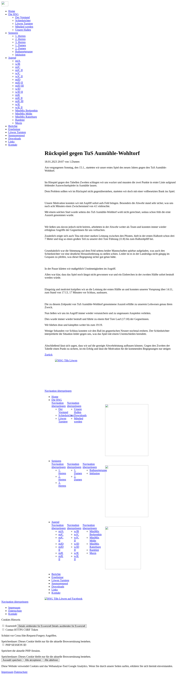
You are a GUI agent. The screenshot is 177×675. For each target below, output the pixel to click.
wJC (17, 73)
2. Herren (20, 39)
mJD (17, 79)
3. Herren (20, 42)
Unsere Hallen (23, 29)
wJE (17, 104)
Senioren (13, 32)
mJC (17, 67)
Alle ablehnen (51, 660)
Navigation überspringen (58, 390)
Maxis (18, 123)
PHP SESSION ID (16, 644)
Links (11, 141)
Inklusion (20, 54)
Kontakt (12, 144)
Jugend (12, 57)
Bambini (20, 119)
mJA (17, 60)
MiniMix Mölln (23, 113)
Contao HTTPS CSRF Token (22, 629)
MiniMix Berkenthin (26, 110)
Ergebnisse (14, 129)
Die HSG (13, 14)
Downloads (14, 138)
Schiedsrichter (23, 20)
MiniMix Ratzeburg (26, 116)
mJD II (19, 82)
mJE (17, 95)
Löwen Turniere (24, 23)
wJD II (19, 91)
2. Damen (20, 48)
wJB (17, 63)
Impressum (14, 607)
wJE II (18, 107)
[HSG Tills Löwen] (69, 373)
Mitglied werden (24, 26)
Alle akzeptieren (33, 660)
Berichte (12, 126)
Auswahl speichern (12, 660)
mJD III (19, 85)
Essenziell (11, 625)
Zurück (49, 354)
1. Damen (20, 45)
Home (11, 11)
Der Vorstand (22, 17)
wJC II (19, 76)
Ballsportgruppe (24, 51)
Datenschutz (15, 610)
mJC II (19, 70)
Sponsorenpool (16, 135)
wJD (17, 88)
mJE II (18, 98)
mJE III (19, 101)
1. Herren (20, 36)
